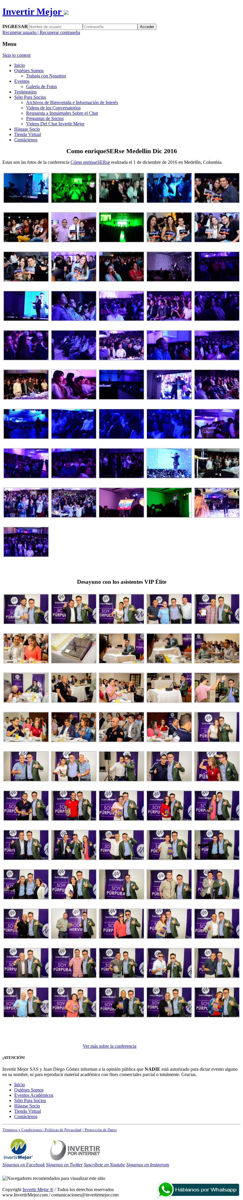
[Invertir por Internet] (75, 1159)
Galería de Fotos (41, 86)
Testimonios (25, 91)
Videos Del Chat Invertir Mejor (55, 123)
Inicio (19, 65)
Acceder (147, 27)
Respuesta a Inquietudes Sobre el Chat (62, 113)
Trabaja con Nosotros (46, 75)
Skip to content (16, 55)
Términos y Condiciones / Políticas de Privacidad (41, 1130)
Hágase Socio (27, 129)
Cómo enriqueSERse (90, 162)
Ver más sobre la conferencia (109, 1046)
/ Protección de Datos (100, 1130)
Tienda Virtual (27, 134)
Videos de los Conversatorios (53, 107)
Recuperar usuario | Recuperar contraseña (41, 32)
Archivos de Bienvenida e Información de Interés (72, 102)
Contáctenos (25, 139)
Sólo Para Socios (30, 97)
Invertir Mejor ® (38, 1189)
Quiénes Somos (29, 70)
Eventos (21, 81)
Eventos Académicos (33, 1095)
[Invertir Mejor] (18, 1159)
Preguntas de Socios (45, 118)
